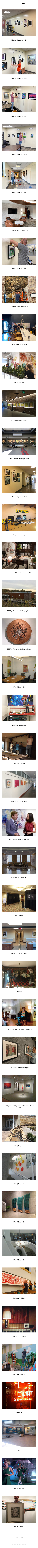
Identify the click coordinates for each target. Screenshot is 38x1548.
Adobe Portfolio (22, 1544)
